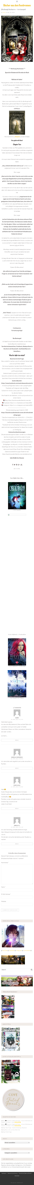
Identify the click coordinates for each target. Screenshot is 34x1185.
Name (3, 887)
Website (3, 901)
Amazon (17, 136)
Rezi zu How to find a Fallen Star (12, 1129)
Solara (4, 12)
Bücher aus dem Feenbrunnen (17, 5)
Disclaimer (17, 1175)
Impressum (3, 1173)
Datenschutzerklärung (12, 1173)
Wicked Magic (8, 1132)
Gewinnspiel (17, 468)
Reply (17, 740)
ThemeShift (20, 1182)
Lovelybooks (26, 950)
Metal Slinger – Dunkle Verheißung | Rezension (16, 1127)
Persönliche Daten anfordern (25, 1173)
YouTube (5, 950)
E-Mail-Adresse (6, 894)
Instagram (19, 950)
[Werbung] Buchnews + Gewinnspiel (13, 9)
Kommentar (5, 862)
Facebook (12, 950)
